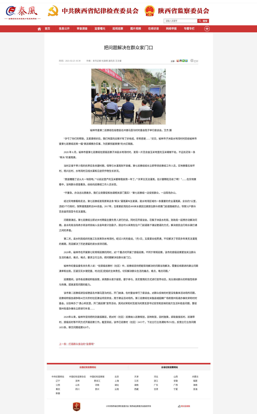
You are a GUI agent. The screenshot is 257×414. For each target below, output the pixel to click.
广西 (176, 385)
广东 (156, 385)
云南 (117, 389)
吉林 (77, 381)
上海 (117, 381)
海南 (195, 385)
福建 (195, 381)
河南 (97, 385)
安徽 (176, 381)
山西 (176, 377)
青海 (195, 389)
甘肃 (156, 389)
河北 (156, 377)
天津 (136, 377)
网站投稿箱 (185, 406)
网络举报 (171, 28)
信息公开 (64, 28)
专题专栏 (189, 28)
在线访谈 (153, 28)
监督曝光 (100, 28)
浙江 (156, 381)
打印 (195, 61)
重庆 (58, 389)
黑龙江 (97, 381)
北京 (117, 377)
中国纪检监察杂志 (77, 377)
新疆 (58, 393)
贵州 (97, 389)
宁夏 (176, 389)
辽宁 (58, 381)
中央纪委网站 (58, 377)
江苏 (136, 381)
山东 (77, 385)
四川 (77, 389)
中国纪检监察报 (97, 377)
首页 (47, 28)
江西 (58, 385)
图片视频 (135, 28)
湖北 (117, 385)
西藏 (136, 389)
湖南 (136, 385)
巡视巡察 (117, 28)
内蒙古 (195, 377)
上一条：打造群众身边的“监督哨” (76, 344)
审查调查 (82, 28)
